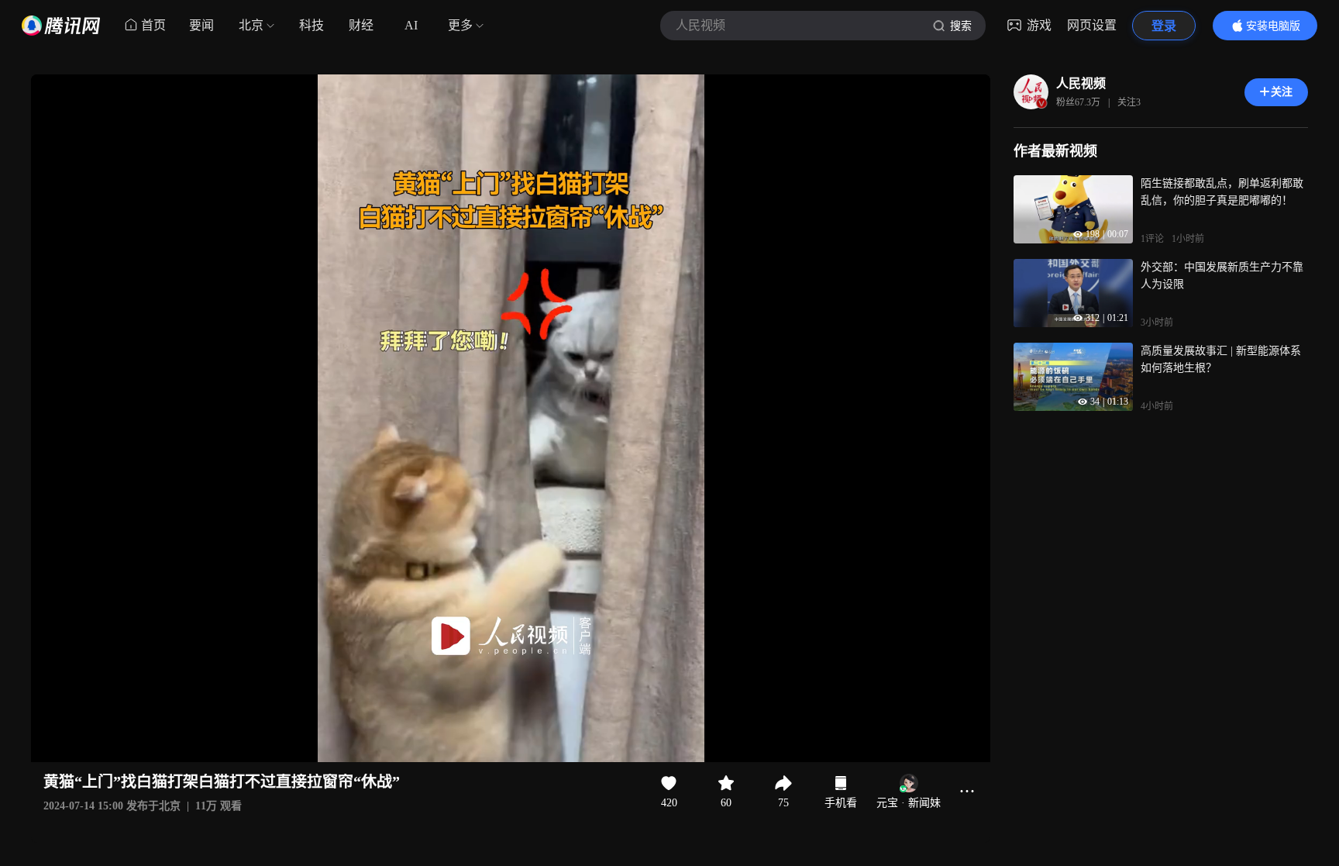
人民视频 (1081, 83)
